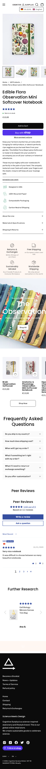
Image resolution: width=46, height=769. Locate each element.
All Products (15, 82)
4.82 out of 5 (30, 507)
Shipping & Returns (10, 230)
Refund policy (9, 688)
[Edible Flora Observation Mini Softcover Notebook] (8, 72)
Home (5, 82)
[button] (36, 4)
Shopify (18, 763)
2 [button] (19, 571)
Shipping (7, 704)
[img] (9, 547)
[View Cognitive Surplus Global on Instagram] (4, 742)
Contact (6, 700)
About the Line (8, 216)
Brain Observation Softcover (9, 384)
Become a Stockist (11, 676)
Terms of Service (10, 684)
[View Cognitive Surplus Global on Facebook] (16, 742)
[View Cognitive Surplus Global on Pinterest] (28, 742)
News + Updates (10, 680)
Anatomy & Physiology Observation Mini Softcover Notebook (29, 386)
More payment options (23, 137)
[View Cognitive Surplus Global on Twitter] (22, 742)
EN (13, 756)
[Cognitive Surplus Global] (23, 4)
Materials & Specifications (14, 223)
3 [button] (23, 571)
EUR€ (5, 756)
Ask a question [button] (23, 523)
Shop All (23, 327)
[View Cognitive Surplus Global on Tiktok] (10, 742)
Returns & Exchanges (12, 708)
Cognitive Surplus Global (17, 761)
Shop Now (23, 403)
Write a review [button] (23, 517)
